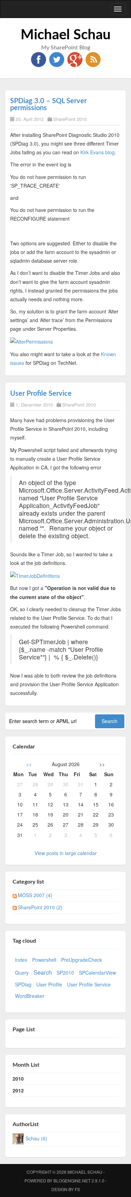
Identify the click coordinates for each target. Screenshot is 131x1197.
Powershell (44, 959)
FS (77, 1189)
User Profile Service (41, 393)
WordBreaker (29, 995)
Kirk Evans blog (97, 152)
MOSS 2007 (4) (35, 895)
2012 (18, 1090)
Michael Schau (66, 35)
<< (29, 764)
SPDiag (23, 984)
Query (22, 972)
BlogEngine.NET (71, 1180)
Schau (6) (36, 1138)
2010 (18, 1078)
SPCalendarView (97, 972)
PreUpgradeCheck (81, 959)
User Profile (49, 984)
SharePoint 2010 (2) (40, 907)
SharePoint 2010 (70, 119)
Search (43, 972)
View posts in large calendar (66, 853)
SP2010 (65, 972)
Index (21, 959)
